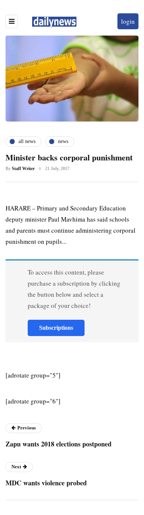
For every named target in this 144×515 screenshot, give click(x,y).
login (128, 21)
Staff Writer (23, 168)
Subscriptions (56, 328)
